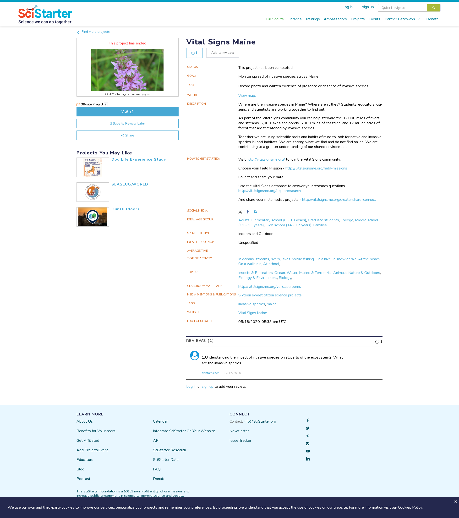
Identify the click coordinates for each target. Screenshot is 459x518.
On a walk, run (250, 264)
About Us (84, 421)
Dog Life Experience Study (138, 159)
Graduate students (323, 220)
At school (271, 264)
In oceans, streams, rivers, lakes (264, 259)
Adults (244, 220)
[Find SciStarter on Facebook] (308, 420)
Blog (80, 469)
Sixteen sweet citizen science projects (270, 295)
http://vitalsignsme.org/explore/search (269, 190)
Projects (358, 19)
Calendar (160, 421)
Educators (84, 459)
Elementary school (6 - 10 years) (278, 220)
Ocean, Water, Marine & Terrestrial (303, 272)
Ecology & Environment (257, 277)
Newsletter (239, 431)
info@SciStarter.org (260, 421)
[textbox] (402, 8)
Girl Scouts (275, 19)
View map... (247, 95)
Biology (285, 277)
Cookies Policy (410, 507)
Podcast (83, 478)
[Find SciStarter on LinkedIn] (308, 459)
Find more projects (95, 31)
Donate (432, 19)
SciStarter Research (169, 450)
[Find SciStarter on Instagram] (308, 443)
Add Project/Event (92, 450)
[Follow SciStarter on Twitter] (308, 428)
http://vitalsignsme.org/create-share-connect (339, 199)
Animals (340, 272)
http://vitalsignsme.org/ (266, 159)
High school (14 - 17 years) (288, 225)
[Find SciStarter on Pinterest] (308, 436)
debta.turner (210, 373)
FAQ (157, 469)
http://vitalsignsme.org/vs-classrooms (269, 286)
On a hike (323, 259)
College (347, 220)
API (156, 440)
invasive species (251, 304)
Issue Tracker (240, 440)
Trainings (313, 19)
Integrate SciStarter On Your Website (184, 431)
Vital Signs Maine (252, 313)
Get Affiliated (87, 440)
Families (320, 225)
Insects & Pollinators (255, 272)
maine (272, 304)
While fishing (303, 259)
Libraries (295, 19)
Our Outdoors (125, 209)
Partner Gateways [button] (400, 19)
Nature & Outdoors (364, 272)
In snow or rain (344, 259)
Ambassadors (335, 19)
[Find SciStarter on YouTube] (308, 451)
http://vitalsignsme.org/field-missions (316, 168)
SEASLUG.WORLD (129, 184)
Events (374, 19)
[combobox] (409, 8)
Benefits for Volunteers (95, 431)
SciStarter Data (166, 459)
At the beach (369, 259)
